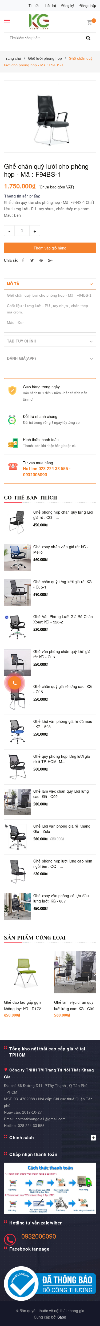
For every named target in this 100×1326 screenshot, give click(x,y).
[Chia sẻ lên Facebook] (23, 260)
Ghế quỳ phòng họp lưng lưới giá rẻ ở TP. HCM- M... (61, 759)
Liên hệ (50, 5)
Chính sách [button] (21, 1137)
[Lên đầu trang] (83, 1315)
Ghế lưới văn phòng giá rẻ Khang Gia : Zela (61, 829)
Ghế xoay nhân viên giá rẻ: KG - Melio (61, 549)
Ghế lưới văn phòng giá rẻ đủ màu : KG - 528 (62, 724)
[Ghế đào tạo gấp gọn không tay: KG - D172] (25, 972)
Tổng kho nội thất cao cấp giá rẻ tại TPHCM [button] (47, 1052)
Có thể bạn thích (30, 498)
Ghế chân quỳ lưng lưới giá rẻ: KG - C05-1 (62, 584)
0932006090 (38, 1235)
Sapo (61, 1317)
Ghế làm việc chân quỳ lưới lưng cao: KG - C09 (61, 794)
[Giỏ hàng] (89, 21)
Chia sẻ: (11, 260)
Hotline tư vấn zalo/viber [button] (35, 1223)
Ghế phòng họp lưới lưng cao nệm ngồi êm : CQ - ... (62, 864)
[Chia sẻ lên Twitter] (32, 260)
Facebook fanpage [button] (29, 1249)
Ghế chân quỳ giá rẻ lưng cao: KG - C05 (62, 689)
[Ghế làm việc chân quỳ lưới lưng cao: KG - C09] (75, 972)
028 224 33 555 (31, 1125)
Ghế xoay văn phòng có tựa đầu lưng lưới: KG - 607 (61, 898)
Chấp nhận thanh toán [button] (33, 1154)
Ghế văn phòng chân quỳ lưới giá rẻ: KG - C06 (61, 654)
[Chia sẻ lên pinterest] (41, 260)
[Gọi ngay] (15, 683)
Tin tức (34, 5)
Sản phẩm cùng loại (35, 938)
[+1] (50, 260)
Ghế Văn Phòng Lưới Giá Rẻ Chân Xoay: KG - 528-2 (63, 619)
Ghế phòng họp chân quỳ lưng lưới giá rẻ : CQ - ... (63, 515)
